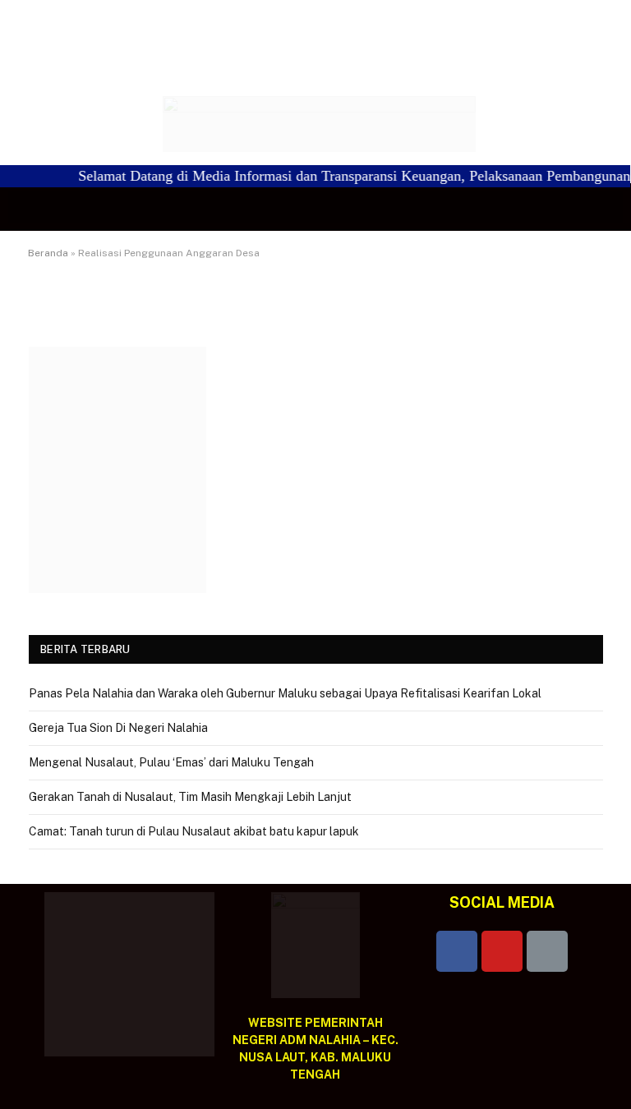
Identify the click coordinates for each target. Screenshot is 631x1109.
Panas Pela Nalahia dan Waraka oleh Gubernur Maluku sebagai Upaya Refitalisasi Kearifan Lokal (285, 693)
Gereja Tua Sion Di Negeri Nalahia (118, 727)
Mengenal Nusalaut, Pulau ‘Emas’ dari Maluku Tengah (171, 762)
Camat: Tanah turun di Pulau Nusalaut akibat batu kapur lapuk (194, 831)
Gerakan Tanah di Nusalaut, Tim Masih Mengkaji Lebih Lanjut (190, 796)
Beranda (48, 253)
